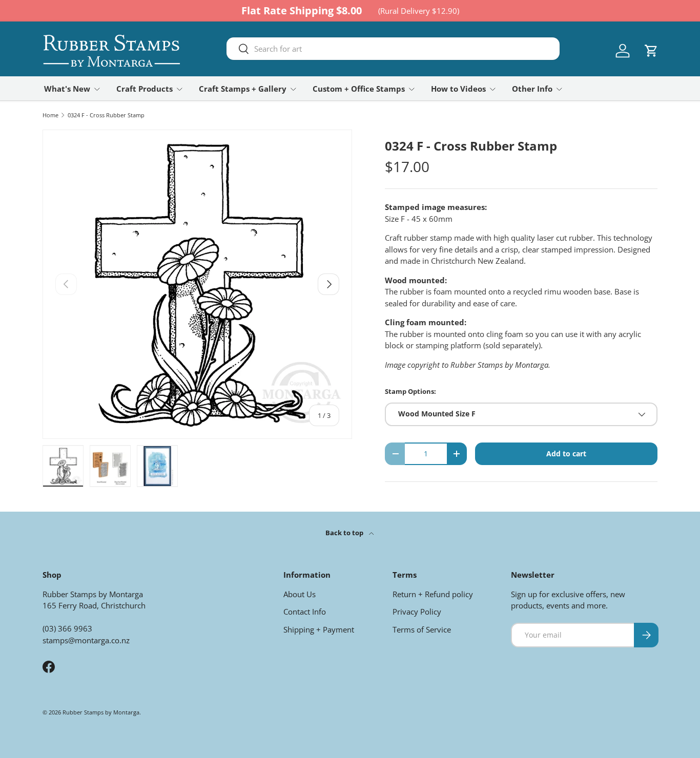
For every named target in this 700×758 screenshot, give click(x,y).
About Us (299, 594)
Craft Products (144, 88)
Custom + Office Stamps (359, 88)
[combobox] (393, 48)
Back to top (345, 532)
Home (50, 115)
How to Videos (458, 88)
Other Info (532, 88)
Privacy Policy (417, 611)
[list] (197, 284)
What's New (67, 88)
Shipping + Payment (318, 629)
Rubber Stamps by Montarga (101, 712)
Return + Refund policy (433, 594)
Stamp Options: (410, 391)
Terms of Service (422, 629)
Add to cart (566, 453)
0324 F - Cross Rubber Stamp (106, 115)
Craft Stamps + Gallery (242, 88)
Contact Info (304, 611)
